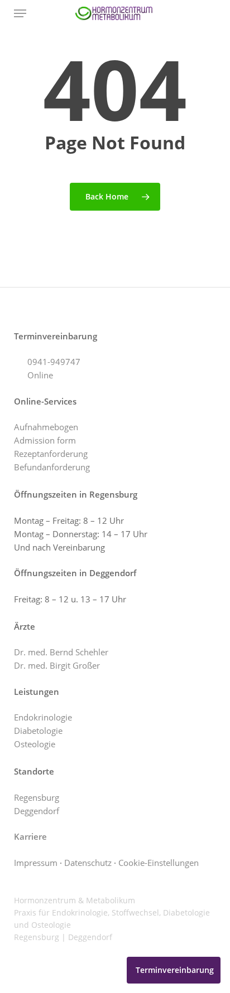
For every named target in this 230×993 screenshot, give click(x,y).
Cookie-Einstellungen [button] (158, 862)
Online (40, 375)
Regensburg (36, 797)
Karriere (30, 836)
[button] (20, 13)
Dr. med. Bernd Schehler (61, 652)
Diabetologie (38, 730)
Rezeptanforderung (51, 453)
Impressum (36, 862)
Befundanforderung (52, 467)
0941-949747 (53, 361)
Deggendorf (36, 810)
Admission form (45, 440)
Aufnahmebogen (46, 426)
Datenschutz (88, 862)
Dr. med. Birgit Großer (57, 665)
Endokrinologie (43, 717)
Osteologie (34, 743)
